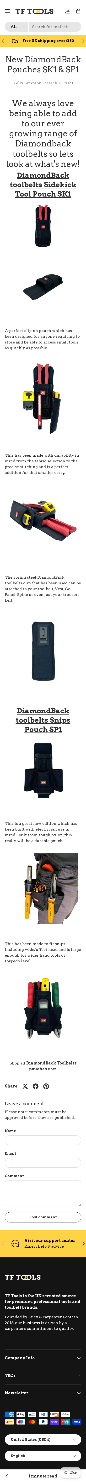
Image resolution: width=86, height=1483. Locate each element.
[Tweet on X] (25, 1086)
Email (10, 1153)
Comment (14, 1176)
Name (10, 1131)
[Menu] (7, 11)
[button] (78, 11)
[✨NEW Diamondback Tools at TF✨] (7, 1476)
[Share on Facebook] (35, 1086)
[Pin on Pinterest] (46, 1086)
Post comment (43, 1217)
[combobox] (43, 27)
